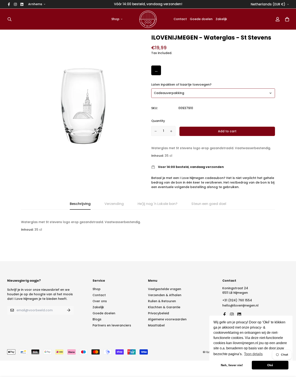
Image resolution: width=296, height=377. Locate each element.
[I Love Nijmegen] (148, 19)
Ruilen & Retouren (162, 301)
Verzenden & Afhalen (164, 295)
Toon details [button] (253, 354)
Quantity (158, 121)
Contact (180, 19)
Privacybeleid (158, 313)
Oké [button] (270, 365)
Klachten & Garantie (164, 307)
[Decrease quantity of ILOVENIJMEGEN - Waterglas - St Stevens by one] (155, 131)
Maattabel (156, 325)
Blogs (97, 319)
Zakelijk (221, 19)
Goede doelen (201, 19)
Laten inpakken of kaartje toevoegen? (181, 84)
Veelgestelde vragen (164, 289)
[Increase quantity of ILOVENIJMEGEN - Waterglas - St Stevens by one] (171, 131)
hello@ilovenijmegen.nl (240, 305)
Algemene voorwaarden (167, 319)
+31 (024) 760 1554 (237, 300)
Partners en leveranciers (112, 325)
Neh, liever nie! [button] (232, 365)
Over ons (100, 301)
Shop (115, 19)
